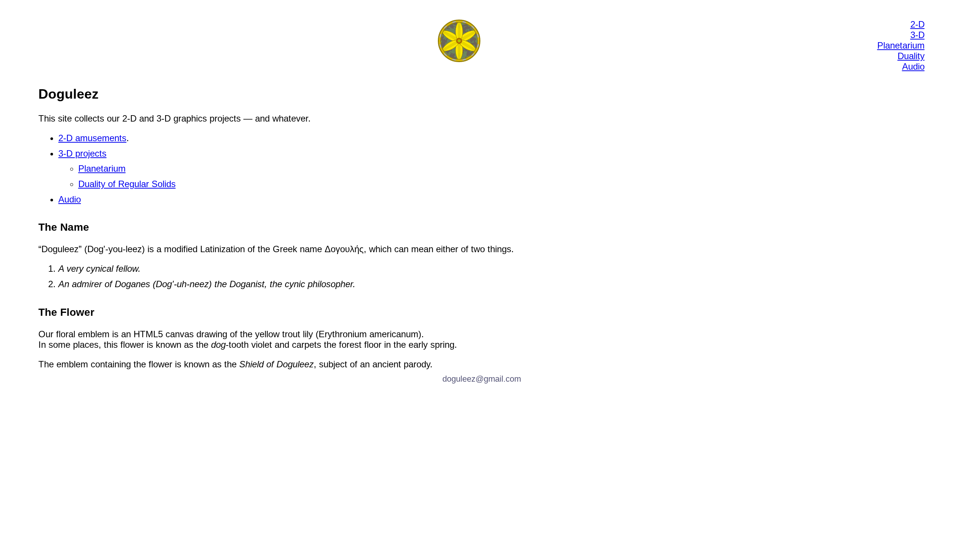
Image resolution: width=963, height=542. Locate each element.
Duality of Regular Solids (127, 184)
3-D (917, 35)
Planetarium (901, 45)
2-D (917, 24)
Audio (913, 66)
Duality (911, 56)
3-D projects (82, 153)
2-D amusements (92, 138)
